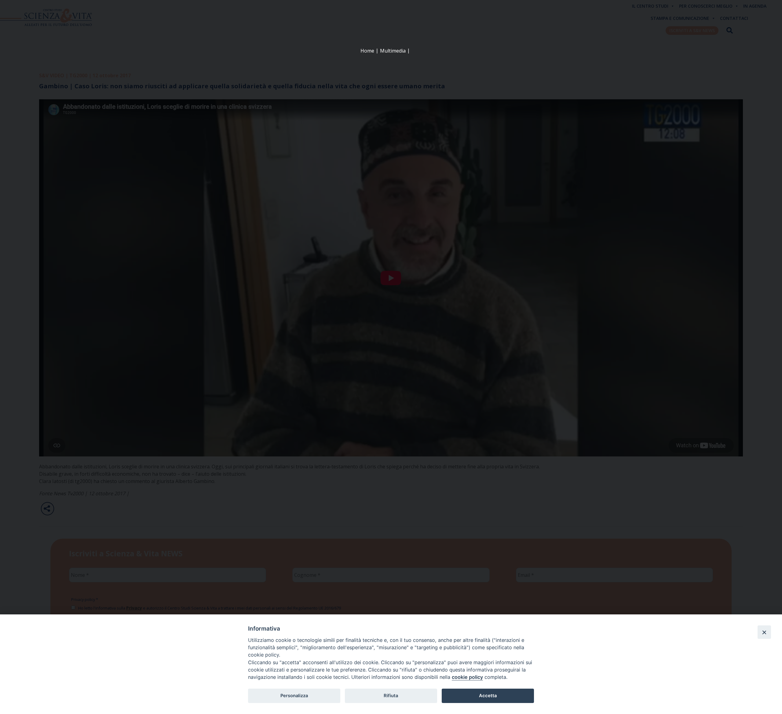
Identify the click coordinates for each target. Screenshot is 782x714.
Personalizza (294, 695)
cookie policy (467, 677)
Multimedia (393, 50)
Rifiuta (391, 695)
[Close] (764, 632)
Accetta (488, 695)
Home (367, 50)
